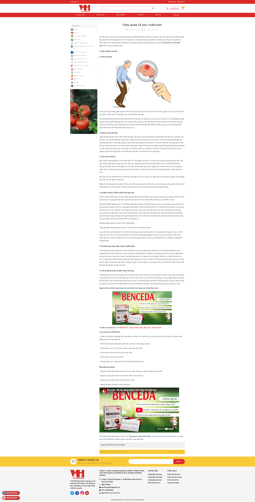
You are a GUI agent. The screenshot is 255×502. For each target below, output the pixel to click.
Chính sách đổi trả (173, 480)
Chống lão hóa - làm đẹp (81, 65)
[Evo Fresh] (83, 111)
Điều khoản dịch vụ (154, 483)
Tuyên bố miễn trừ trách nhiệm (113, 445)
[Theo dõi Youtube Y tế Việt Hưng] (87, 493)
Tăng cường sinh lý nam (81, 62)
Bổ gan (76, 29)
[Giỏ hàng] (182, 9)
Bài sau (180, 451)
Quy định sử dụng (173, 483)
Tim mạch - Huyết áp (80, 36)
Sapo (142, 500)
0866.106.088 (105, 484)
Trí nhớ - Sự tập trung (80, 52)
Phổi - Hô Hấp (78, 69)
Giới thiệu (101, 15)
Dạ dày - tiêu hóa (79, 75)
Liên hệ (176, 15)
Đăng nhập (172, 1)
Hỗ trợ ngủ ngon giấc (80, 55)
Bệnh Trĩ (76, 79)
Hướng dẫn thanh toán (155, 477)
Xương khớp (77, 39)
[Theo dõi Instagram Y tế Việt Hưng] (82, 493)
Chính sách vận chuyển (174, 477)
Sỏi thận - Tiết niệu (79, 85)
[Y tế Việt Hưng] (84, 8)
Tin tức (140, 15)
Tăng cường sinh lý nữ (80, 59)
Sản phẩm (120, 15)
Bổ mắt (76, 82)
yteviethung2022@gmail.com (110, 487)
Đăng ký (182, 1)
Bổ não (76, 32)
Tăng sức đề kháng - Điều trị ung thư (83, 47)
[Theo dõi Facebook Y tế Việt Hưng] (77, 493)
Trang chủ (80, 15)
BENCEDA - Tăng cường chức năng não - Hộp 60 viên (140, 327)
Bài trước (172, 451)
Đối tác (158, 15)
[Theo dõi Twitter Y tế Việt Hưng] (72, 493)
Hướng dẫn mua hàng (155, 474)
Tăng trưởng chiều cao (80, 43)
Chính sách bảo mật (173, 474)
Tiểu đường (77, 72)
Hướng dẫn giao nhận (155, 480)
